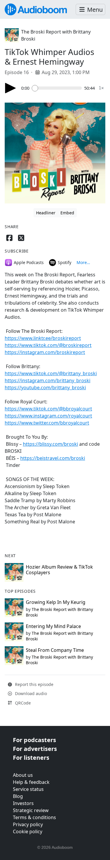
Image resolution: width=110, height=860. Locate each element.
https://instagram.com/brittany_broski (47, 380)
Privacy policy (28, 824)
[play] (10, 88)
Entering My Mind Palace (53, 626)
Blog (18, 796)
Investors (23, 803)
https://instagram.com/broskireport (45, 352)
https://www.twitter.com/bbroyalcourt (47, 423)
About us (23, 775)
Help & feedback (31, 782)
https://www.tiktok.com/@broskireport (48, 345)
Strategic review (31, 810)
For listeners (31, 758)
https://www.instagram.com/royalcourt (48, 416)
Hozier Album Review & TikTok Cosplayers (59, 570)
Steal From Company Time (55, 650)
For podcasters (34, 740)
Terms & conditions (34, 817)
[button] (90, 9)
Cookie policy (27, 831)
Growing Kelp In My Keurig (55, 602)
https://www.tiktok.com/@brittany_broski (51, 373)
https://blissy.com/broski (50, 444)
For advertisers (35, 749)
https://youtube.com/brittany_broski (45, 387)
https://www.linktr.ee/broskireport (43, 338)
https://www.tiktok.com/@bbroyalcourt (48, 408)
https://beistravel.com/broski (52, 458)
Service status (28, 789)
